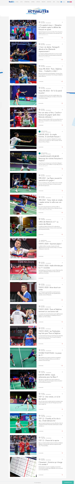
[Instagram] (71, 1)
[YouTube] (70, 1)
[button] (43, 1)
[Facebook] (67, 1)
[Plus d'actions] (62, 22)
